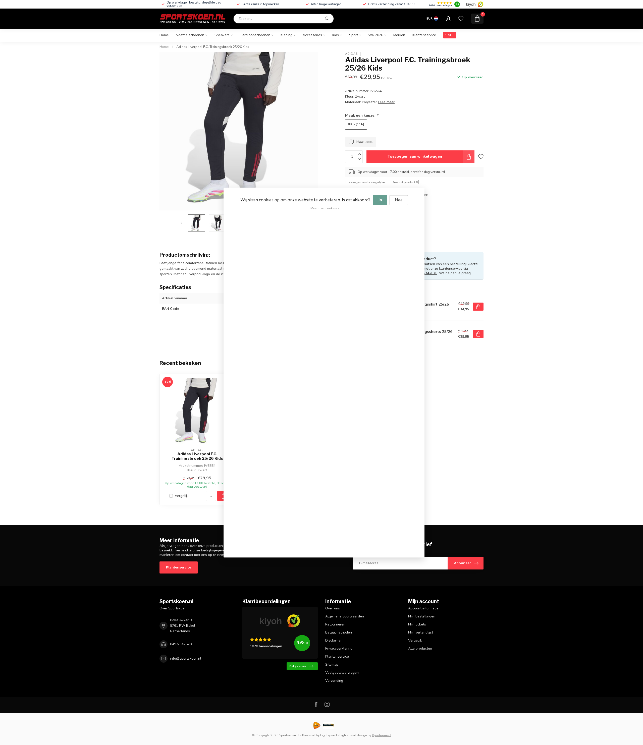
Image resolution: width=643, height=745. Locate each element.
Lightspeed (328, 735)
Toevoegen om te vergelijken (366, 182)
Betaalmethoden (338, 632)
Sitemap (331, 664)
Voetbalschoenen (190, 35)
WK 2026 (375, 35)
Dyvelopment (381, 735)
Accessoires (312, 35)
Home (164, 35)
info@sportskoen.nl (185, 658)
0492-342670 (426, 273)
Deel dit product (404, 182)
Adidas (351, 53)
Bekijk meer (297, 666)
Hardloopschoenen (255, 35)
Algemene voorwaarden (344, 616)
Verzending (334, 680)
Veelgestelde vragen (342, 672)
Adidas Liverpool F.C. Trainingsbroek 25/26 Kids (212, 47)
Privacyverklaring (338, 648)
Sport (353, 35)
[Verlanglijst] (460, 19)
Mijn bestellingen (421, 616)
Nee (399, 200)
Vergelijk (182, 496)
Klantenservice (424, 35)
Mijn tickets (417, 624)
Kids (335, 35)
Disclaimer (333, 640)
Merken (399, 35)
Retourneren (335, 624)
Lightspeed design (353, 735)
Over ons (332, 608)
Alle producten (420, 648)
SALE (449, 35)
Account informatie (423, 608)
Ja (380, 200)
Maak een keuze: (361, 115)
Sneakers (222, 35)
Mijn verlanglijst (420, 632)
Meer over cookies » (324, 208)
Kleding (286, 35)
